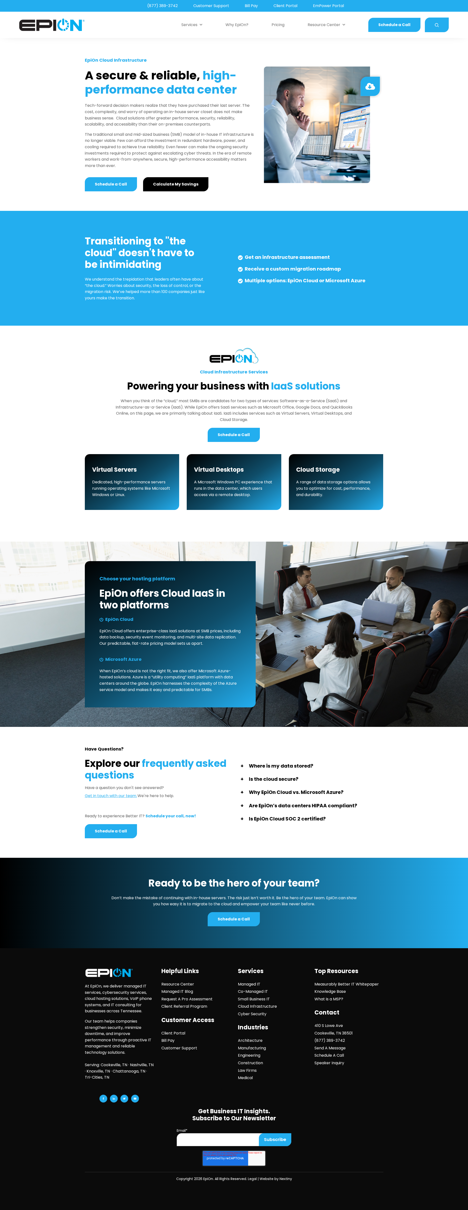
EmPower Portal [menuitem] (328, 6)
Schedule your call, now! (171, 816)
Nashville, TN (142, 1065)
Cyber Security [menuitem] (252, 1014)
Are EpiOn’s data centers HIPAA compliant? (303, 805)
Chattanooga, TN (129, 1071)
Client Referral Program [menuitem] (184, 1006)
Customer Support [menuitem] (211, 6)
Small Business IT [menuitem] (254, 999)
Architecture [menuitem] (250, 1040)
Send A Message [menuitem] (330, 1048)
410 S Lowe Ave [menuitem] (328, 1025)
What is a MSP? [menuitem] (328, 999)
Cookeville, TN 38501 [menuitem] (333, 1033)
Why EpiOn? (236, 25)
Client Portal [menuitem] (285, 6)
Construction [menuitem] (250, 1063)
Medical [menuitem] (245, 1078)
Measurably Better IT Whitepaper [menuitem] (346, 984)
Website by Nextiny (276, 1178)
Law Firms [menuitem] (247, 1070)
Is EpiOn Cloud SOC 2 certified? (287, 818)
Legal (252, 1178)
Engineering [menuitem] (249, 1055)
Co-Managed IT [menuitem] (253, 991)
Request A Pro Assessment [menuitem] (187, 999)
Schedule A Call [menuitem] (329, 1055)
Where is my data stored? (281, 765)
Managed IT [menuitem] (249, 984)
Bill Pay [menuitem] (251, 6)
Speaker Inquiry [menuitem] (329, 1063)
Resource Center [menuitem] (177, 984)
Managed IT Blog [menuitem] (177, 991)
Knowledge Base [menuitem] (330, 991)
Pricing (278, 25)
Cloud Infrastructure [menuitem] (257, 1006)
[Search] (437, 25)
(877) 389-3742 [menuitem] (162, 6)
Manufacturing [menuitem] (252, 1048)
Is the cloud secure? (273, 779)
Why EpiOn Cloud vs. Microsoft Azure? (296, 792)
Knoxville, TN (98, 1071)
